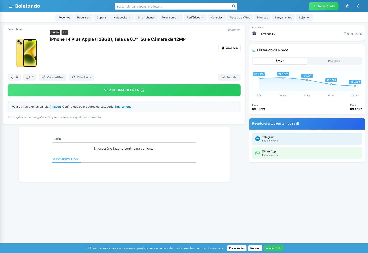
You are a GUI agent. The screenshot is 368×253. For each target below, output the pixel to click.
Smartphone (15, 29)
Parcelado (334, 60)
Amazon (55, 106)
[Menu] (11, 6)
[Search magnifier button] (234, 6)
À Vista (280, 60)
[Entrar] (357, 6)
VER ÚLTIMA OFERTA (121, 90)
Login (57, 138)
